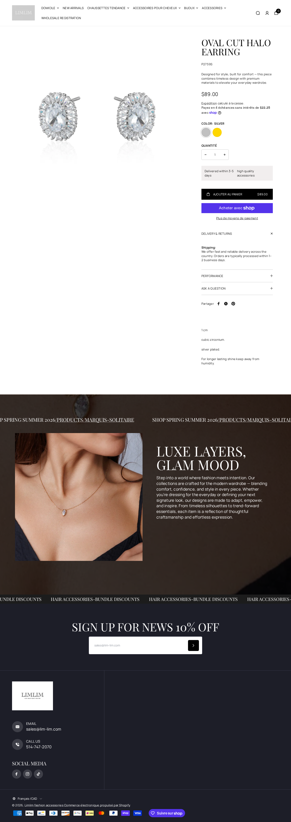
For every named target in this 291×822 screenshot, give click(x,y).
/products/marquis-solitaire (115, 419)
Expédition (209, 103)
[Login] (267, 13)
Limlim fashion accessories (44, 805)
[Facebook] (218, 303)
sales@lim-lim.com (43, 729)
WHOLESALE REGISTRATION (61, 18)
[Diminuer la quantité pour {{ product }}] (205, 155)
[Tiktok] (38, 774)
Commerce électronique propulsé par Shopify (97, 805)
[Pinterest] (233, 303)
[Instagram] (27, 774)
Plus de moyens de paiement (237, 218)
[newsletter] (193, 645)
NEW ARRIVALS (73, 8)
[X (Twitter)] (226, 303)
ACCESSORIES (212, 8)
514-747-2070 (39, 746)
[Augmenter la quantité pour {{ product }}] (224, 155)
